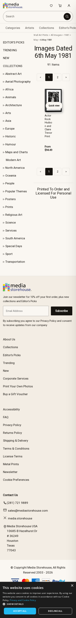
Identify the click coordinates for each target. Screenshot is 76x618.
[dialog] (38, 600)
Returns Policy (12, 433)
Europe (9, 128)
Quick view (54, 105)
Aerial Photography (18, 81)
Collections (46, 28)
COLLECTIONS (12, 66)
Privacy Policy (12, 425)
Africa (9, 89)
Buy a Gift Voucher (15, 394)
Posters (10, 199)
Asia (8, 121)
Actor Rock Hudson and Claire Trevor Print (48, 126)
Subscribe (61, 311)
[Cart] (60, 5)
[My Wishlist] (51, 5)
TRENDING (10, 50)
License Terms (12, 456)
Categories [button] (12, 28)
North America (15, 167)
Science (10, 222)
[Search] (67, 16)
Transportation (15, 261)
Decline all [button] (55, 611)
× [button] (72, 585)
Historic (10, 136)
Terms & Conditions (16, 448)
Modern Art (13, 160)
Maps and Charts (16, 152)
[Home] (15, 5)
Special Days (13, 246)
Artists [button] (29, 28)
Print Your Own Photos (18, 386)
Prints (9, 207)
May (36, 39)
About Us (9, 339)
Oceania (10, 175)
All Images (56, 35)
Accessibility (11, 409)
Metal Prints (11, 464)
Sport (9, 254)
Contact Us (10, 495)
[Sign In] (69, 5)
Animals (10, 97)
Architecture (13, 105)
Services (11, 230)
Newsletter (10, 472)
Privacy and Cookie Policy (23, 600)
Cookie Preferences (16, 479)
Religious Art (13, 214)
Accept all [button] (20, 611)
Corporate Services (15, 378)
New (6, 370)
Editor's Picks (12, 355)
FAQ (5, 417)
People (9, 183)
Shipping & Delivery (15, 440)
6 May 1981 (46, 39)
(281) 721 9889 (17, 503)
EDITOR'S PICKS (13, 42)
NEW (6, 58)
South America (15, 238)
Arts (8, 113)
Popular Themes (16, 191)
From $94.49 (48, 148)
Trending (9, 363)
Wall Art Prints (41, 35)
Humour (10, 144)
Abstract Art (13, 74)
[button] (38, 604)
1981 (66, 35)
